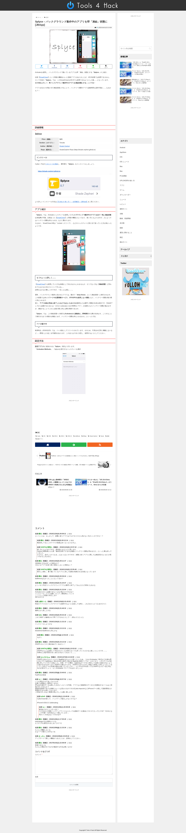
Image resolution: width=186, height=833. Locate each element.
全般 (121, 214)
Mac (121, 166)
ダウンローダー (125, 195)
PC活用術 (123, 176)
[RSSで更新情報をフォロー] (100, 445)
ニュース (123, 199)
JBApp (84, 436)
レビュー (123, 204)
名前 (36, 777)
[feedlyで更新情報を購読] (73, 445)
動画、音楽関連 (125, 218)
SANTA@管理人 (46, 547)
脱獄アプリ (40, 439)
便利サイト (123, 209)
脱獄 (38, 432)
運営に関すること (126, 232)
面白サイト (123, 242)
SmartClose (44, 77)
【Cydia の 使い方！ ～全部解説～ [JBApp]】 (72, 202)
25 (97, 27)
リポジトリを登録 (51, 164)
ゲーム (122, 190)
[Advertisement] (74, 107)
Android (122, 147)
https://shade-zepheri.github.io (49, 171)
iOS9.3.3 (69, 436)
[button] (150, 48)
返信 (70, 534)
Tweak (102, 436)
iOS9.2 (56, 436)
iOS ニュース (124, 162)
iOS (44, 436)
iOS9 (49, 436)
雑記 (121, 237)
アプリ (122, 185)
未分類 (122, 223)
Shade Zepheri (64, 146)
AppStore (123, 152)
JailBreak (77, 436)
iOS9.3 (62, 436)
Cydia (38, 436)
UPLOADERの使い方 (127, 180)
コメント (38, 754)
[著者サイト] (47, 445)
